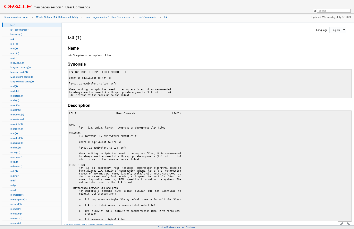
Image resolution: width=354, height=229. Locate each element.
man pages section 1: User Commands (108, 17)
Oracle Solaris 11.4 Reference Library (57, 17)
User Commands (146, 17)
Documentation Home (16, 17)
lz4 (165, 17)
